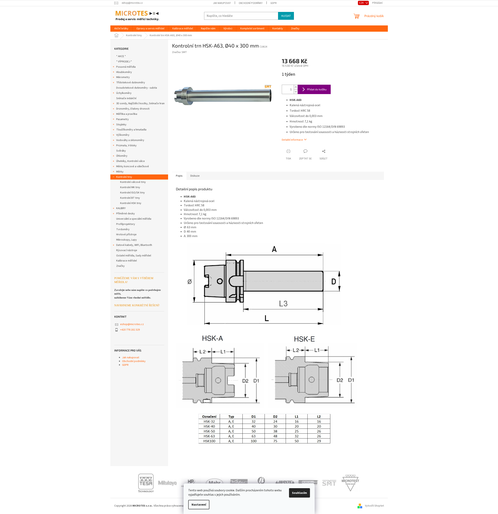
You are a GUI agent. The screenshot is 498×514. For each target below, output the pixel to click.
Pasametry (122, 119)
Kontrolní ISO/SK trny (132, 193)
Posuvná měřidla (126, 67)
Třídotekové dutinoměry (130, 82)
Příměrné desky (125, 214)
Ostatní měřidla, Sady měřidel (133, 256)
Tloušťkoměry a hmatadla (131, 130)
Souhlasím (299, 493)
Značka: (179, 52)
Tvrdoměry (123, 229)
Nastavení (199, 504)
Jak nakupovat (222, 3)
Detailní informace (292, 140)
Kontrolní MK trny (130, 187)
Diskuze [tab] (195, 176)
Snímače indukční (126, 98)
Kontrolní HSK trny (130, 203)
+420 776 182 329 (130, 330)
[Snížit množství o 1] (296, 91)
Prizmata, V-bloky (126, 145)
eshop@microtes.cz (132, 324)
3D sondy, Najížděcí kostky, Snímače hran (140, 103)
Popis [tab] (179, 176)
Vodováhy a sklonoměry (130, 140)
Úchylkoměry (123, 93)
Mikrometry (123, 77)
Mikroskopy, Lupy (126, 240)
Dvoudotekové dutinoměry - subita (136, 88)
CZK (361, 3)
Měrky (119, 172)
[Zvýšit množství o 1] (296, 87)
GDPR (273, 3)
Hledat (286, 15)
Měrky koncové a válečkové (132, 166)
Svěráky (121, 151)
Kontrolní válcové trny (133, 182)
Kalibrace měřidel (126, 261)
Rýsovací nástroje (126, 250)
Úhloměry (121, 156)
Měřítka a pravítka (126, 114)
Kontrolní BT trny (130, 198)
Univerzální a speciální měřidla (133, 219)
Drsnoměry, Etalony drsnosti (132, 109)
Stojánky (121, 125)
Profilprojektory (125, 224)
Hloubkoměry (124, 72)
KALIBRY (121, 208)
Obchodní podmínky (251, 3)
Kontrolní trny (124, 177)
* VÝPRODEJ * (124, 62)
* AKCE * (121, 56)
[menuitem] (121, 28)
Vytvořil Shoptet (374, 506)
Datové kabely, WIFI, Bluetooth (134, 245)
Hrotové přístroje (126, 234)
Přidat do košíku (317, 89)
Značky (120, 266)
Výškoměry (122, 135)
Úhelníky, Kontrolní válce (130, 161)
